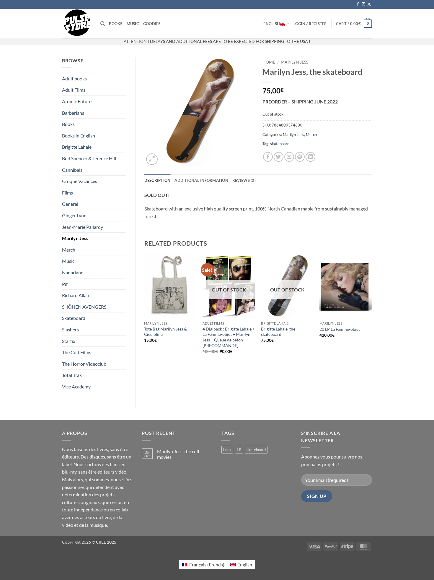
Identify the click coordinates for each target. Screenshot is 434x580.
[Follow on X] (369, 4)
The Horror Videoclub (84, 364)
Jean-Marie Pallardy (82, 227)
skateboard (279, 143)
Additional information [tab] (201, 180)
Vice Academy (76, 386)
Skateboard (73, 318)
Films (67, 192)
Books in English (78, 135)
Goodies (152, 23)
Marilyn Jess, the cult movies (178, 454)
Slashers (70, 329)
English (271, 23)
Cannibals (72, 170)
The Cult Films (76, 352)
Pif (65, 284)
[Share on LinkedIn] (310, 157)
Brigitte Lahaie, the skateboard (278, 331)
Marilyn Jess (75, 238)
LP (239, 449)
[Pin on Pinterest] (300, 157)
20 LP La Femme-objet (339, 329)
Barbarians (73, 113)
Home (268, 62)
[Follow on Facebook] (358, 4)
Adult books (74, 78)
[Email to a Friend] (289, 157)
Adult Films (73, 90)
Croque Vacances (79, 181)
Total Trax (72, 375)
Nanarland (73, 272)
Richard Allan (75, 295)
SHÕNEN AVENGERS (84, 307)
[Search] (102, 23)
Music (133, 23)
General (70, 204)
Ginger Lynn (74, 215)
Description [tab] (157, 180)
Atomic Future (77, 101)
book (227, 449)
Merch (68, 249)
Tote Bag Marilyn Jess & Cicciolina (165, 331)
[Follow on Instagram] (363, 4)
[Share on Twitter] (278, 157)
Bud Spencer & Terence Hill (89, 158)
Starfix (68, 341)
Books (115, 23)
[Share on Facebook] (268, 157)
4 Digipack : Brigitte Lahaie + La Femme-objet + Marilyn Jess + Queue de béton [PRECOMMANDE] (229, 337)
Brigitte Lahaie (77, 147)
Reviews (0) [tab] (244, 180)
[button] (310, 24)
